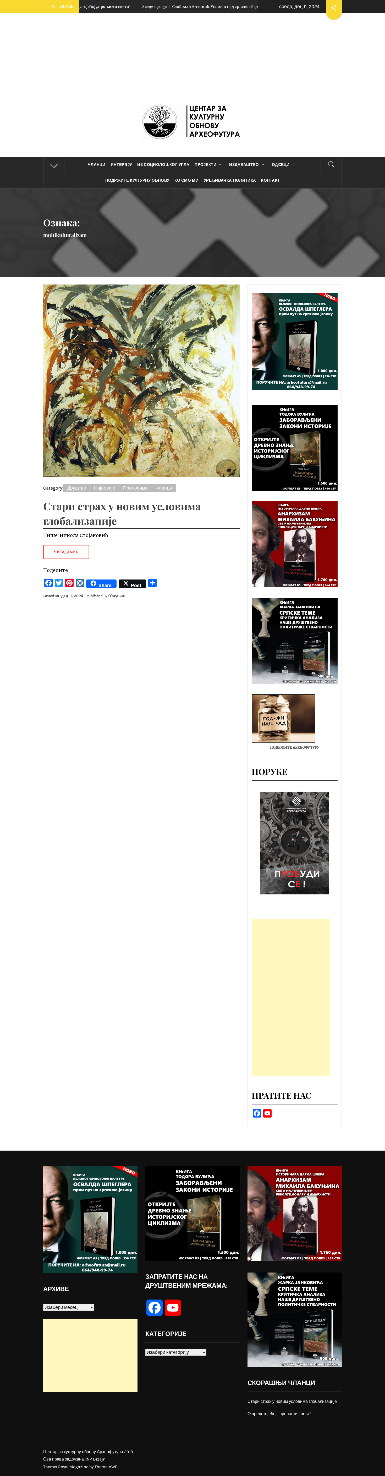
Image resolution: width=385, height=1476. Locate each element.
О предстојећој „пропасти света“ (279, 1413)
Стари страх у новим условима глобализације (292, 1401)
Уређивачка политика (230, 180)
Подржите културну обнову (137, 180)
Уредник (117, 596)
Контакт (270, 180)
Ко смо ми (186, 180)
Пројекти (205, 164)
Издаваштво (244, 164)
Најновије (104, 488)
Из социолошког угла (163, 164)
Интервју (121, 164)
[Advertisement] (192, 63)
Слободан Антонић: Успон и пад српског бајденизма (136, 6)
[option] (294, 843)
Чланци (97, 164)
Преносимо (135, 488)
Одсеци (281, 164)
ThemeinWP (106, 1466)
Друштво (76, 488)
